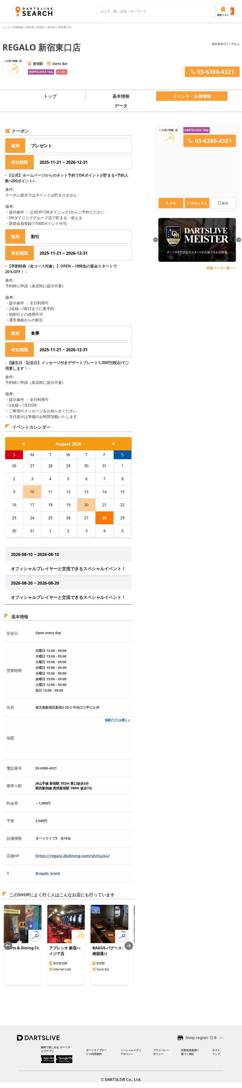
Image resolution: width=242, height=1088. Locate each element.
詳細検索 (18, 27)
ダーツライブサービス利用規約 (96, 1052)
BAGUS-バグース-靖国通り (107, 950)
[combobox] (157, 11)
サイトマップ (216, 1052)
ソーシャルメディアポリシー (131, 1052)
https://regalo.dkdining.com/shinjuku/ (72, 855)
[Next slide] (129, 945)
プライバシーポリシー (161, 1052)
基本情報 (121, 96)
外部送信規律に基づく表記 (190, 1052)
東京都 (30, 27)
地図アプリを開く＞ (117, 720)
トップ (6, 27)
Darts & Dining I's (22, 947)
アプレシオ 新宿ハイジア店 (64, 950)
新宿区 (41, 27)
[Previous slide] (8, 945)
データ (121, 105)
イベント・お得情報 (192, 96)
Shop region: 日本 (201, 1037)
